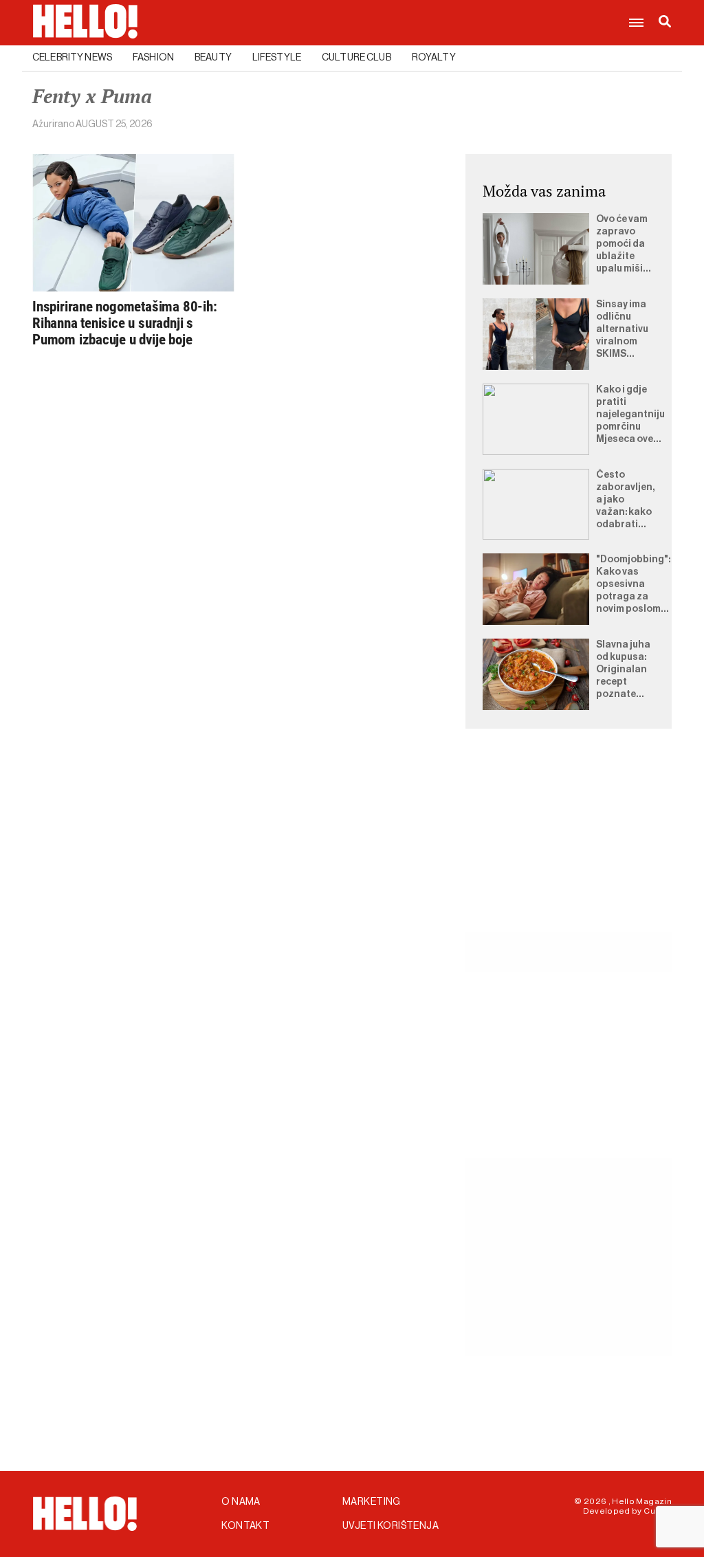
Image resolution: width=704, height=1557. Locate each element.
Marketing (371, 1502)
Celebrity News (72, 58)
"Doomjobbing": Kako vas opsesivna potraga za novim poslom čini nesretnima (633, 585)
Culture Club (356, 58)
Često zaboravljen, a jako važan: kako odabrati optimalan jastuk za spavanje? (625, 500)
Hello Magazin (642, 1501)
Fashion (153, 58)
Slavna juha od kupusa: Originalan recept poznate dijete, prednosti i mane (623, 670)
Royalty (434, 58)
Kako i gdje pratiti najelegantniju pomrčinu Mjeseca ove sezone (630, 415)
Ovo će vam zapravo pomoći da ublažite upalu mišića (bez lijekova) (625, 244)
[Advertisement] (568, 846)
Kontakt (245, 1526)
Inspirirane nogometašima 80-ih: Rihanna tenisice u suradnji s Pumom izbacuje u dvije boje (124, 323)
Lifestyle (276, 58)
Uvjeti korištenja (390, 1526)
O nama (241, 1502)
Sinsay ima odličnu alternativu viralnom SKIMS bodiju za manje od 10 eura (623, 330)
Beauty (213, 58)
